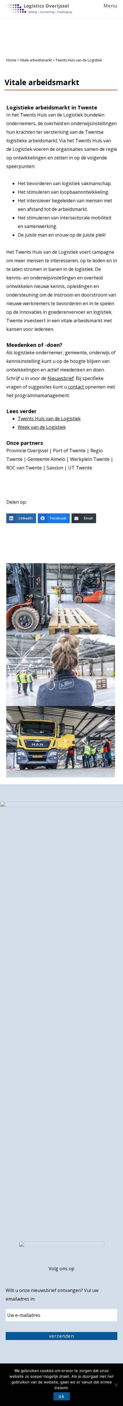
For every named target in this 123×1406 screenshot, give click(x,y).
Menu (110, 6)
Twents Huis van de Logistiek (49, 418)
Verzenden (61, 1336)
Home (11, 60)
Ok (62, 1396)
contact (76, 387)
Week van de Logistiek (42, 427)
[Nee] (116, 1385)
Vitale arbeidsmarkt (36, 60)
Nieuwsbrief (60, 378)
